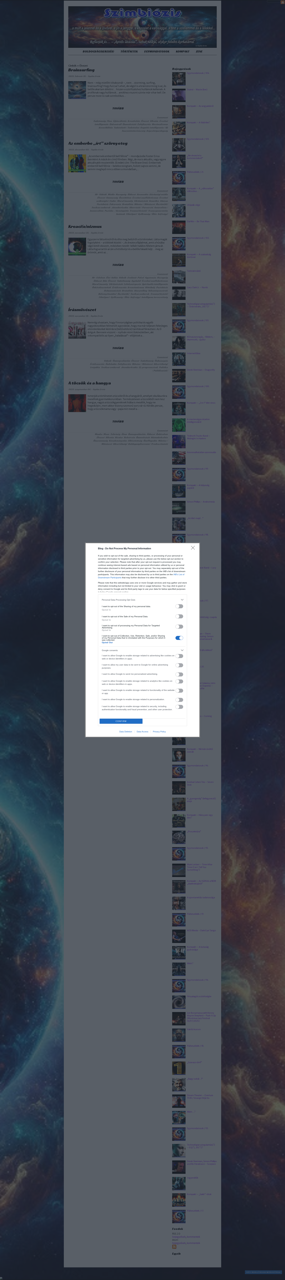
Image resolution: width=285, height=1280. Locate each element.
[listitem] (142, 599)
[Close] (194, 549)
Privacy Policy (159, 731)
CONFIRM (121, 721)
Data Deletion (125, 731)
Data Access (142, 731)
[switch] (179, 606)
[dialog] (142, 640)
